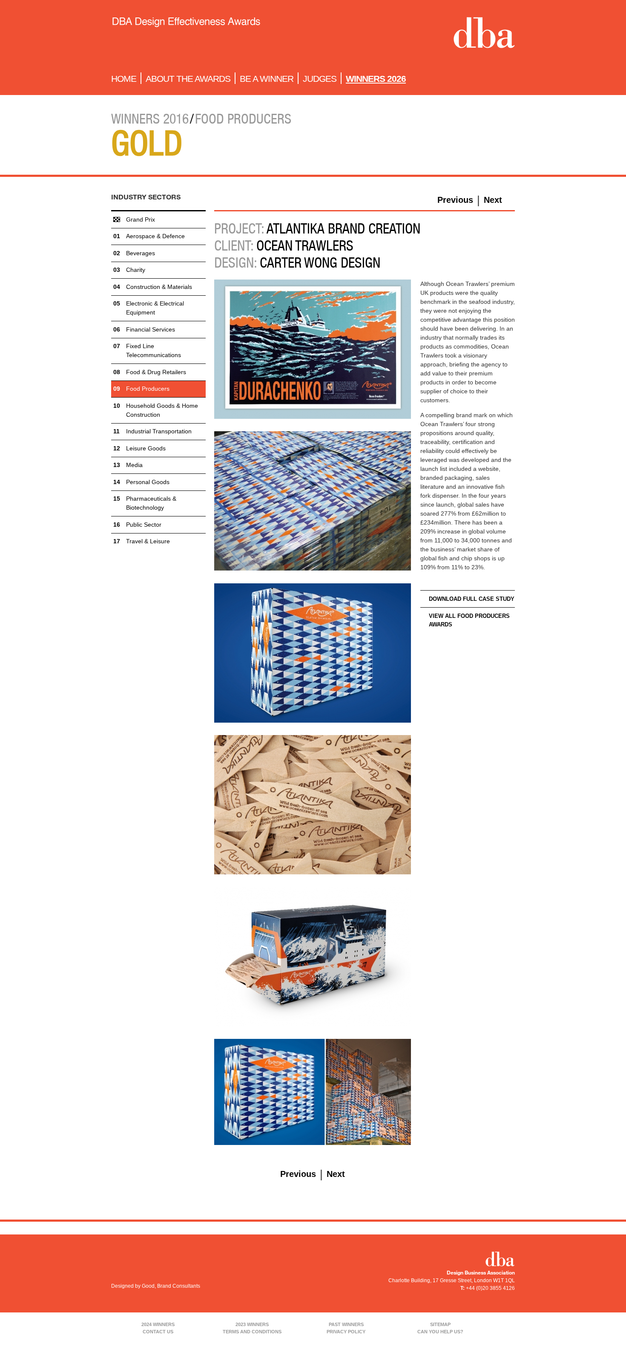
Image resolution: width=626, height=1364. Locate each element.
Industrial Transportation (159, 431)
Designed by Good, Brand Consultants (155, 1286)
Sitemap (440, 1324)
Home (123, 79)
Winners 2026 (376, 79)
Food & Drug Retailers (156, 372)
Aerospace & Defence (155, 236)
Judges (319, 79)
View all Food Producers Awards (469, 620)
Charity (135, 269)
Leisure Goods (146, 448)
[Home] (186, 34)
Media (134, 464)
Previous (455, 200)
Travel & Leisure (148, 541)
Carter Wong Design (320, 262)
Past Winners (346, 1324)
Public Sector (143, 524)
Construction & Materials (159, 286)
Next (493, 200)
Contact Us (158, 1331)
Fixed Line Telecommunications (153, 350)
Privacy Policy (346, 1331)
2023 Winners (252, 1324)
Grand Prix (140, 219)
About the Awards (188, 79)
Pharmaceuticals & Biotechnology (151, 503)
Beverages (140, 253)
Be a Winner (266, 79)
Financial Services (150, 329)
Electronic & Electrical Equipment (155, 308)
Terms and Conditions (252, 1331)
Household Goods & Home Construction (162, 410)
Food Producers (147, 388)
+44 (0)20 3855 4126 (490, 1288)
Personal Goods (147, 482)
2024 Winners (158, 1324)
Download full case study (471, 599)
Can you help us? (440, 1331)
